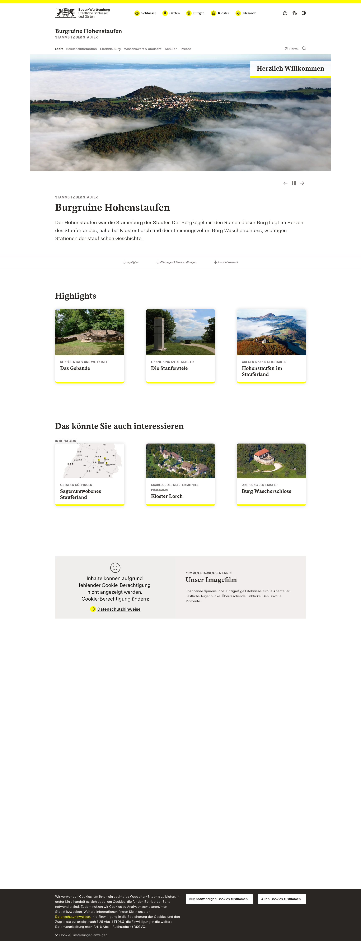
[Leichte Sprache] (285, 13)
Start (59, 49)
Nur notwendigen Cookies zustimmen (218, 899)
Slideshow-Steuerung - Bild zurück (285, 183)
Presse (186, 49)
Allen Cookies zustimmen (281, 899)
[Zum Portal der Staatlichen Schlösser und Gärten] (82, 13)
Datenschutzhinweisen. (73, 917)
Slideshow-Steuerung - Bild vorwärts (302, 183)
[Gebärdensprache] (294, 13)
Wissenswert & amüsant (142, 49)
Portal (294, 49)
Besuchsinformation (81, 49)
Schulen (171, 49)
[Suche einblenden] (304, 48)
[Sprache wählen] (304, 13)
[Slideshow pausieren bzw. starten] (293, 183)
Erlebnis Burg (110, 49)
